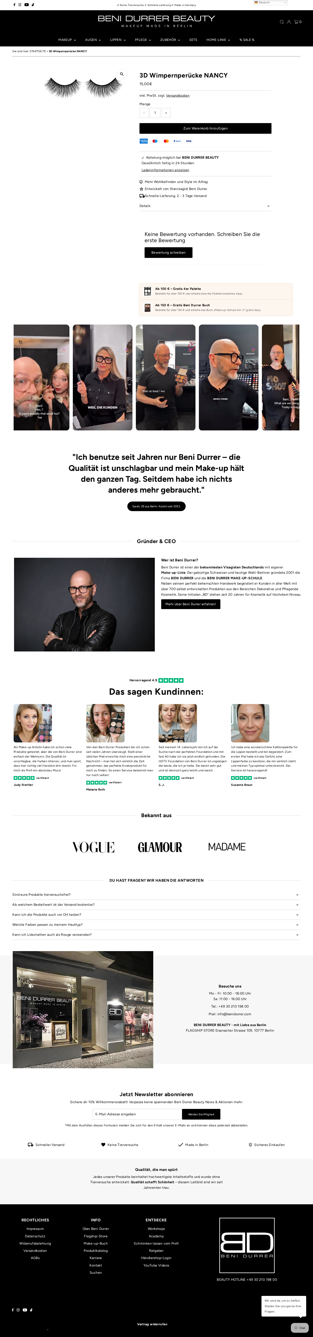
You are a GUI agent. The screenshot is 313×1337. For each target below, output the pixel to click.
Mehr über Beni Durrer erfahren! (190, 604)
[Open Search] (282, 22)
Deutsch (264, 2)
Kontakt (95, 1265)
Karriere (96, 1258)
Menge (145, 104)
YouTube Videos (156, 1265)
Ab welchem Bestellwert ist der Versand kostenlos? (53, 905)
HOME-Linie (217, 40)
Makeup (65, 40)
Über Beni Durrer (96, 1229)
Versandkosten (178, 95)
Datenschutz (35, 1236)
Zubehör (168, 40)
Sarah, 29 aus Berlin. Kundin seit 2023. (156, 506)
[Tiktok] (33, 5)
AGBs (35, 1258)
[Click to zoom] (122, 74)
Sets (193, 40)
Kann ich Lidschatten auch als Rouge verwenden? (52, 935)
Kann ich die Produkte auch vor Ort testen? (46, 915)
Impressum (35, 1229)
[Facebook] (14, 5)
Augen (91, 40)
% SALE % (247, 40)
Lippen (116, 40)
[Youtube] (26, 5)
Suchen (96, 1273)
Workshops (156, 1229)
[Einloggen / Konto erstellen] (289, 22)
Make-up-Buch (96, 1243)
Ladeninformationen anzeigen (165, 170)
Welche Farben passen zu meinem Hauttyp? (47, 925)
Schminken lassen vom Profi (156, 1243)
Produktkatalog (96, 1251)
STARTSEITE (38, 51)
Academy (156, 1236)
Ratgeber (156, 1251)
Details (145, 206)
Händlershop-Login (156, 1258)
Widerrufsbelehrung (35, 1243)
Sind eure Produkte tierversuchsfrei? (41, 895)
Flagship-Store (96, 1236)
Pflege (141, 40)
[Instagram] (20, 5)
